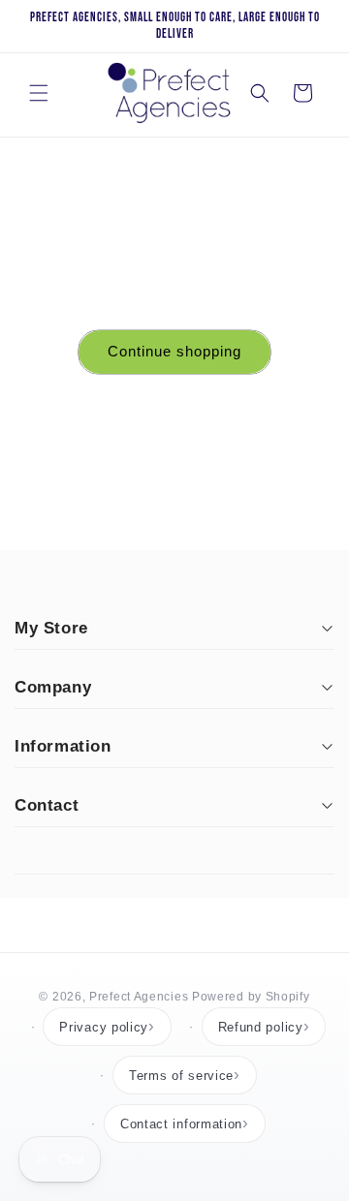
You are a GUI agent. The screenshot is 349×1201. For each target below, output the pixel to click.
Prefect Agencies (138, 996)
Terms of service (181, 1075)
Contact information (181, 1124)
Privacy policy (103, 1027)
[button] (38, 93)
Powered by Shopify (251, 996)
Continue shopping (174, 351)
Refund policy (260, 1027)
